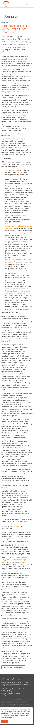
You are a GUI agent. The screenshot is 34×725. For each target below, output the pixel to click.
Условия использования (8, 682)
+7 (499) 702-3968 (6, 693)
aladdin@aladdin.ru (6, 695)
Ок (4, 721)
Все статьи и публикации (13, 667)
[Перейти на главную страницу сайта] (4, 3)
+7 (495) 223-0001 (6, 692)
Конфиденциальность (22, 682)
